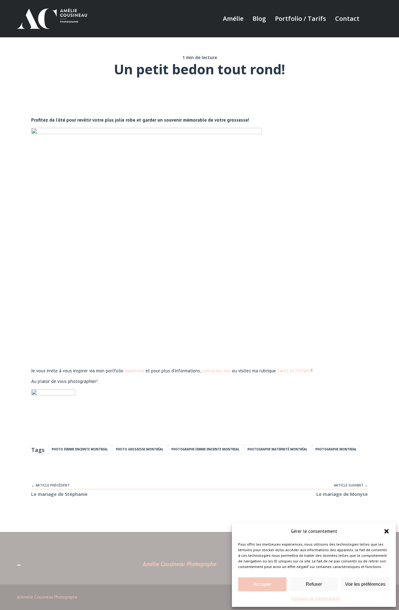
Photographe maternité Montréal (277, 449)
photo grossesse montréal (139, 449)
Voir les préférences (365, 584)
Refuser (314, 584)
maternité (134, 371)
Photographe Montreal (336, 449)
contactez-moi (216, 371)
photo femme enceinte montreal (80, 449)
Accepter (262, 584)
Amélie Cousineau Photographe (179, 564)
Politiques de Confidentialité (315, 598)
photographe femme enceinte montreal (205, 449)
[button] (386, 531)
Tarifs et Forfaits (294, 371)
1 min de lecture (199, 57)
